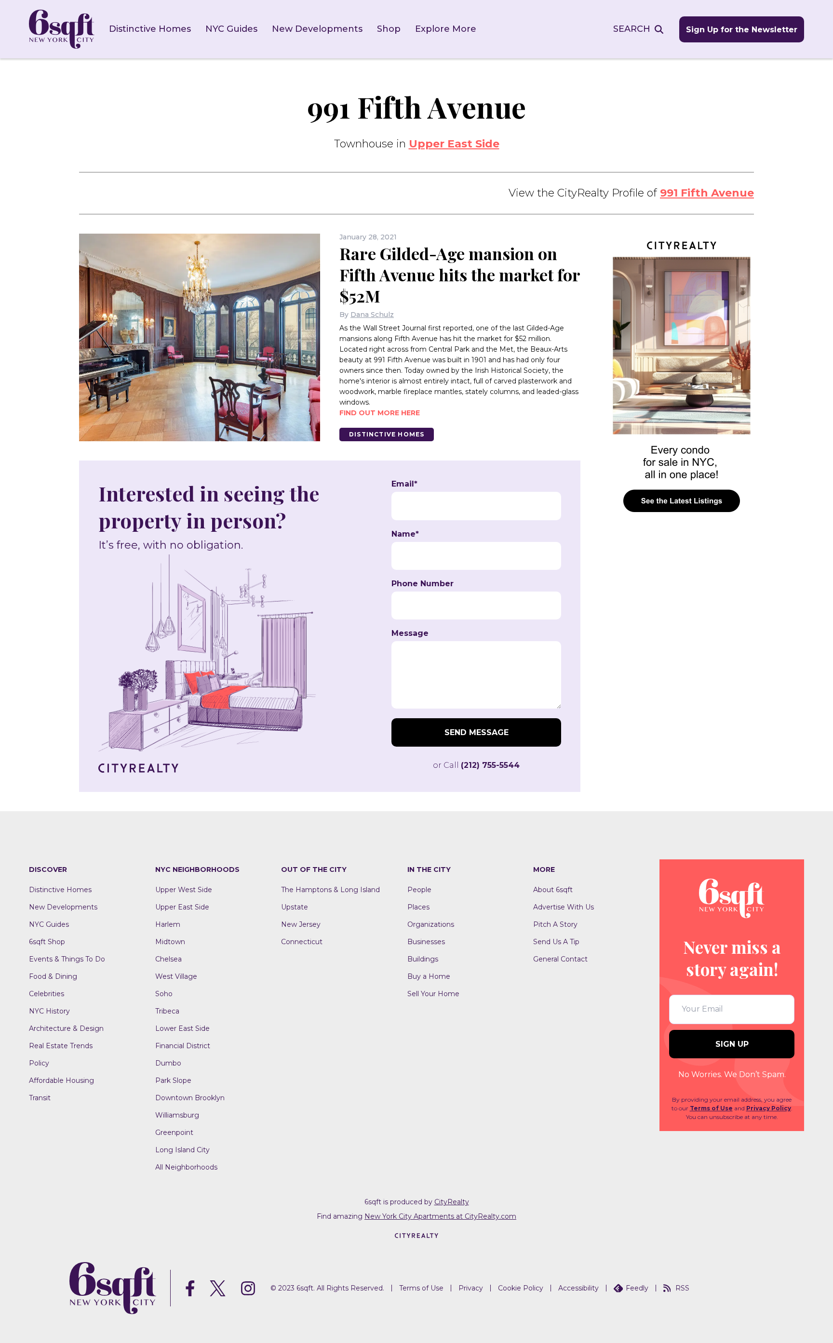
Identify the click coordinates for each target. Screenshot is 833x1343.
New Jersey (301, 924)
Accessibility (578, 1288)
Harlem (167, 924)
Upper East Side (454, 143)
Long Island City (182, 1150)
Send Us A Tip (556, 941)
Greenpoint (174, 1132)
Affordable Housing (61, 1080)
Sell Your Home (433, 993)
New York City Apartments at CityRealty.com (440, 1216)
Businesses (426, 941)
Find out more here (379, 412)
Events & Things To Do (67, 959)
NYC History (49, 1011)
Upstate (294, 907)
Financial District (182, 1045)
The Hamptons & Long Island (330, 889)
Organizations (430, 924)
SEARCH (631, 29)
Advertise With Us (563, 907)
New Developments (317, 29)
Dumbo (168, 1063)
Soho (164, 993)
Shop (389, 29)
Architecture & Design (66, 1028)
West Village (176, 976)
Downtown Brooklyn (190, 1097)
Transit (40, 1097)
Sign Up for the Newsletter (741, 29)
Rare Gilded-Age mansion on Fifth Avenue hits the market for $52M (459, 274)
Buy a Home (428, 976)
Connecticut (301, 941)
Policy (39, 1063)
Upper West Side (183, 889)
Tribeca (167, 1011)
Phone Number (422, 583)
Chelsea (168, 959)
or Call (476, 765)
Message (410, 633)
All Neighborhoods (186, 1167)
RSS (682, 1288)
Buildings (422, 959)
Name (405, 534)
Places (418, 907)
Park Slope (173, 1080)
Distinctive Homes (150, 29)
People (419, 889)
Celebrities (46, 993)
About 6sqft (553, 889)
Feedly (637, 1288)
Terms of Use (711, 1108)
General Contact (560, 959)
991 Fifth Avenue (707, 192)
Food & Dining (53, 976)
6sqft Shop (47, 941)
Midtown (170, 941)
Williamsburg (177, 1115)
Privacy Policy (768, 1108)
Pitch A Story (555, 924)
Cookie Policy (520, 1288)
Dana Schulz (372, 314)
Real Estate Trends (61, 1045)
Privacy (470, 1288)
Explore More (445, 29)
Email (404, 484)
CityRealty (451, 1202)
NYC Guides (231, 29)
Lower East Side (182, 1028)
